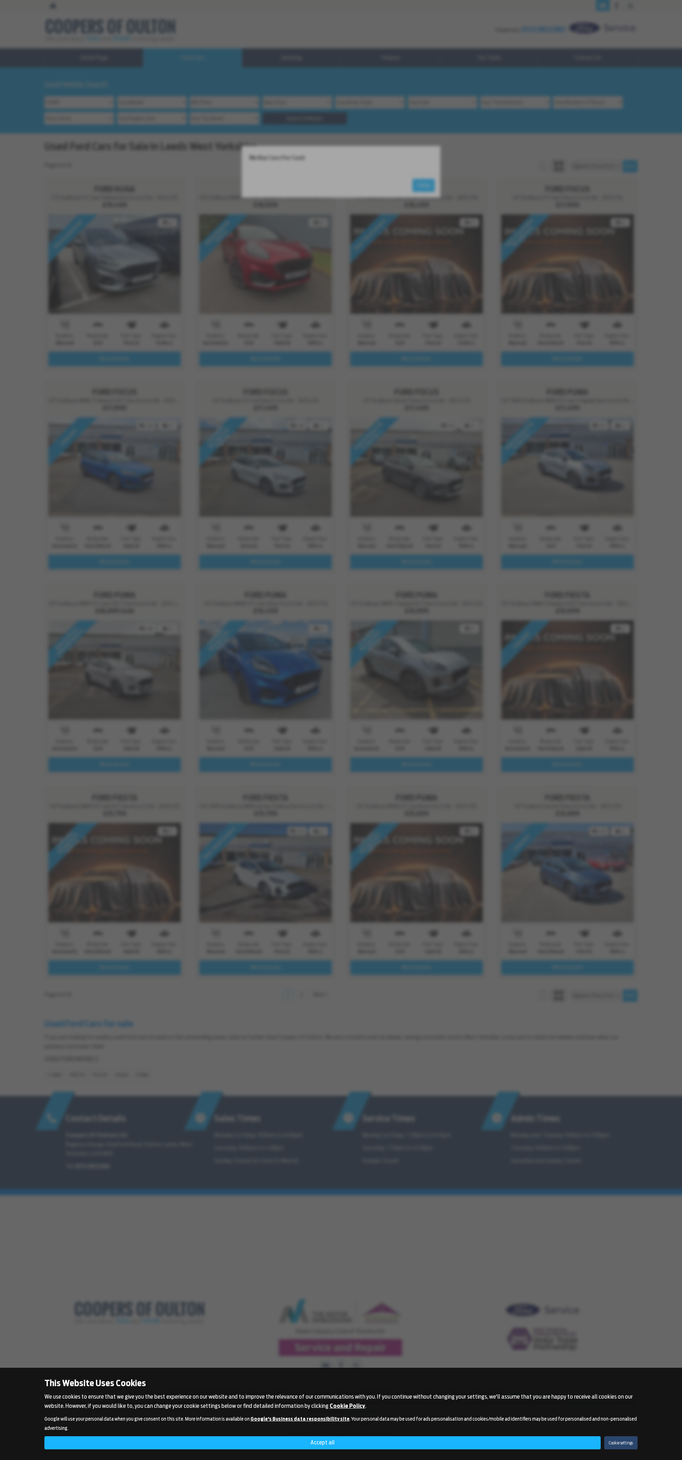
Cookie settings (621, 1442)
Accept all (322, 1442)
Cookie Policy (347, 1406)
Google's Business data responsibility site (300, 1419)
